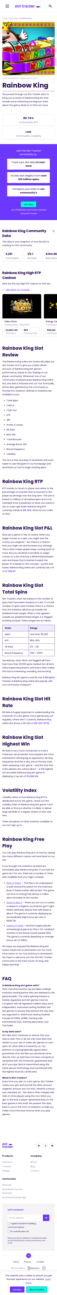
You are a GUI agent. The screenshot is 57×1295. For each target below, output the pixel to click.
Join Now (28, 204)
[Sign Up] (46, 1218)
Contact (34, 1170)
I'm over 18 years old (19, 1231)
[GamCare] (34, 1268)
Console (6, 1166)
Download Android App (14, 1197)
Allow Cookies (36, 1289)
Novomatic (13, 18)
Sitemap (6, 1184)
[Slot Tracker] (28, 6)
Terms (16, 1261)
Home (4, 18)
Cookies (40, 1261)
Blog (32, 1166)
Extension (7, 1162)
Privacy (27, 1261)
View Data (21, 306)
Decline (17, 1289)
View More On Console (17, 289)
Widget (6, 1170)
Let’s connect (16, 1209)
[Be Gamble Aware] (18, 1268)
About (33, 1162)
